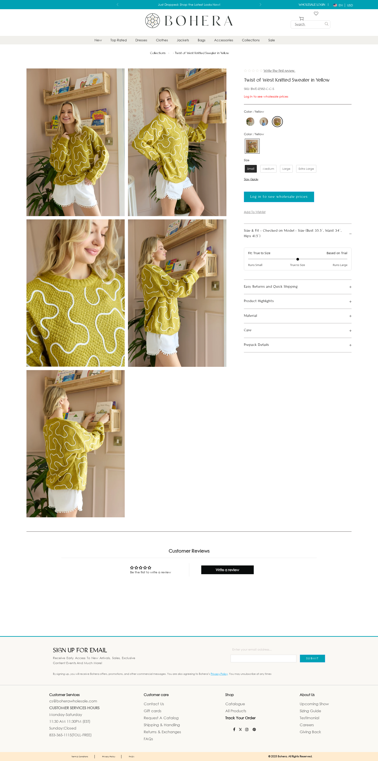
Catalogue (235, 704)
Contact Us (154, 704)
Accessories (223, 40)
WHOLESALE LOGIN (312, 4)
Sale (271, 40)
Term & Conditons (80, 756)
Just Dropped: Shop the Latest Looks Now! (189, 3)
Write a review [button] (227, 570)
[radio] (250, 121)
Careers (307, 725)
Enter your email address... (252, 649)
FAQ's (131, 756)
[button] (254, 70)
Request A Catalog (161, 718)
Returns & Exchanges (162, 732)
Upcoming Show (314, 704)
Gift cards (152, 711)
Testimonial (309, 718)
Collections (251, 40)
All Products (235, 711)
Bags (201, 40)
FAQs (148, 739)
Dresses (141, 40)
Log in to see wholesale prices (266, 96)
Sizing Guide (310, 711)
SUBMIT (312, 658)
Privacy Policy (219, 673)
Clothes (162, 40)
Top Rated (118, 40)
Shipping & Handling (162, 725)
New (98, 40)
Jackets (183, 40)
